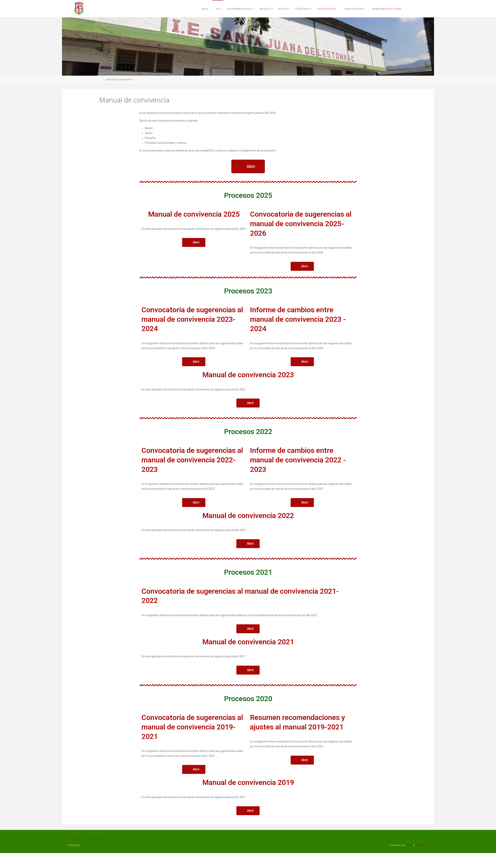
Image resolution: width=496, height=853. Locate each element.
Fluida (408, 845)
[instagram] (416, 9)
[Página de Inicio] (100, 79)
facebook (95, 838)
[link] (409, 8)
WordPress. (422, 845)
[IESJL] (79, 8)
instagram (74, 838)
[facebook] (421, 9)
